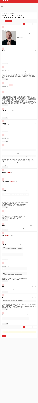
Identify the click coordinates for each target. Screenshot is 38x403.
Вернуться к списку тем (19, 340)
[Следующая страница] (36, 24)
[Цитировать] (35, 29)
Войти (4, 335)
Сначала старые (8, 20)
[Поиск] (32, 1)
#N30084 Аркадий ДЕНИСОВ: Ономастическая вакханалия (13, 16)
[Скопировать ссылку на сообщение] (34, 29)
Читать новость (19, 35)
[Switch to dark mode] (34, 1)
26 (33, 326)
